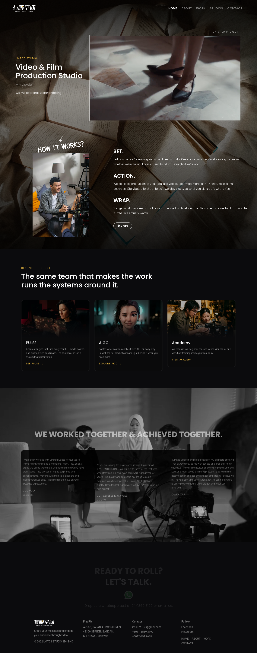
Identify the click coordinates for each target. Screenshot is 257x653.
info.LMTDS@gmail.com (146, 627)
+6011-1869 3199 (142, 631)
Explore (122, 226)
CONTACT (235, 8)
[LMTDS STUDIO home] (24, 8)
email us (165, 605)
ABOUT (186, 8)
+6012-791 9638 (142, 636)
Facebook (187, 627)
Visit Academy (184, 359)
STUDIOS (216, 8)
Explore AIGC (110, 363)
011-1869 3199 (142, 605)
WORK (200, 8)
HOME (172, 8)
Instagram (187, 631)
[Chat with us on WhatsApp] (129, 595)
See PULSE (34, 363)
